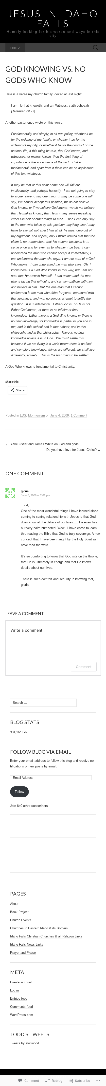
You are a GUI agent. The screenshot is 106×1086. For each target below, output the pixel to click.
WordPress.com (21, 1015)
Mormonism (36, 415)
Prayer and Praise (23, 952)
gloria (25, 491)
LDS (23, 415)
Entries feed (18, 998)
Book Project (19, 912)
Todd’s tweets (29, 1034)
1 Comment (79, 415)
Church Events (20, 920)
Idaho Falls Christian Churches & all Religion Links (46, 936)
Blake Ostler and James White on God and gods (42, 444)
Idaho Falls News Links (26, 944)
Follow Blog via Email (40, 752)
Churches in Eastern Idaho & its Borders (39, 928)
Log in (14, 990)
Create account (21, 982)
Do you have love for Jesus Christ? (73, 450)
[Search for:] (95, 48)
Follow (19, 792)
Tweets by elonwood (24, 1043)
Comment (83, 667)
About (14, 904)
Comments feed (21, 1007)
